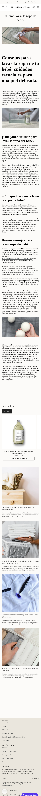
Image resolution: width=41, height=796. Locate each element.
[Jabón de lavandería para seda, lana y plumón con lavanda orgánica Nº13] (19, 432)
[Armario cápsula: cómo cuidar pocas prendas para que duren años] (20, 647)
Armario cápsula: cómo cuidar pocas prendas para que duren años (20, 669)
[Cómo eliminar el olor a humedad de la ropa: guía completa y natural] (20, 486)
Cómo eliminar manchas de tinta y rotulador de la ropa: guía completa (20, 616)
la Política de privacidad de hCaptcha (13, 784)
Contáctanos (5, 762)
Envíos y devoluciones (8, 755)
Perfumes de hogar (7, 733)
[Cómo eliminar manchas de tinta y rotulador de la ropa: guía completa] (20, 593)
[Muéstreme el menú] (3, 7)
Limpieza (4, 726)
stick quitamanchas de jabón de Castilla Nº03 (17, 258)
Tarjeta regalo (6, 740)
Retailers (4, 748)
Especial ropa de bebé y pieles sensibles (13, 737)
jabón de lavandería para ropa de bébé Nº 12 (23, 165)
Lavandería (5, 723)
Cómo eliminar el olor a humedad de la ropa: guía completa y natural (18, 508)
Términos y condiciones (9, 751)
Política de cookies (7, 758)
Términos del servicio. (8, 785)
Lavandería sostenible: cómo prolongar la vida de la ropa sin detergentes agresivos (20, 562)
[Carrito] (38, 7)
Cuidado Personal (7, 730)
